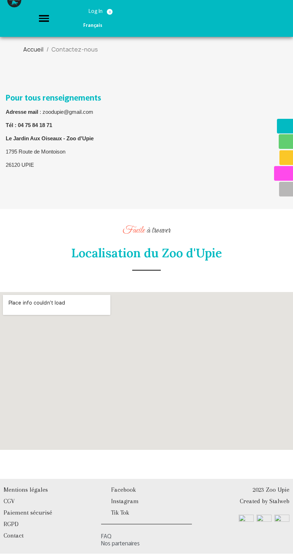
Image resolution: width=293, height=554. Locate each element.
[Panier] (110, 10)
